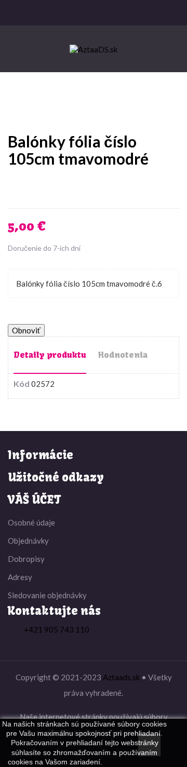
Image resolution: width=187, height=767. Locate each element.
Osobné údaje (31, 522)
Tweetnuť (34, 188)
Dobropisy (26, 558)
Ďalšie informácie (132, 762)
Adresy (20, 577)
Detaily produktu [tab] (50, 354)
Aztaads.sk (121, 677)
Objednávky (28, 540)
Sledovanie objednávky (47, 595)
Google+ (50, 188)
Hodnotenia (123, 354)
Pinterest (65, 188)
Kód (22, 383)
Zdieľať (19, 188)
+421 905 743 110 (56, 629)
